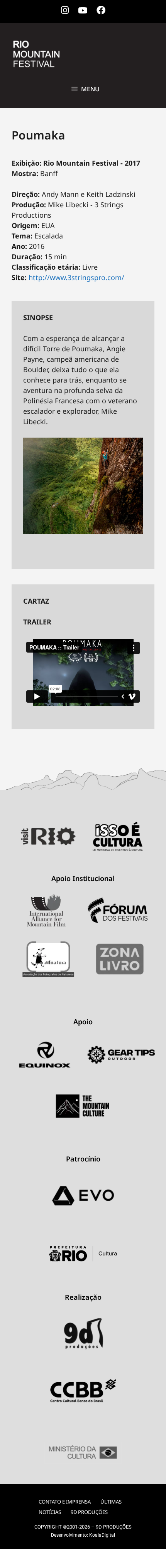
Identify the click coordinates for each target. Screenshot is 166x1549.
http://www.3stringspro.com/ (76, 277)
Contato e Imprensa (65, 1501)
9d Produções (89, 1512)
